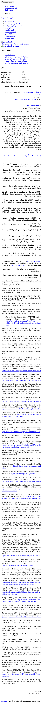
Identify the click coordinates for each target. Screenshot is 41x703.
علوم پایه (8, 28)
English (7, 14)
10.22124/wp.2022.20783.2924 (25, 99)
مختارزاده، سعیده (33, 261)
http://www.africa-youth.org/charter (23, 474)
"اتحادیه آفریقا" (29, 155)
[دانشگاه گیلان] (6, 42)
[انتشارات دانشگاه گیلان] (10, 46)
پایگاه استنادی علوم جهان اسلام (16, 57)
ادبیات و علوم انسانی (12, 23)
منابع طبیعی (9, 38)
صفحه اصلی (9, 6)
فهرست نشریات (11, 8)
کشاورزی (8, 34)
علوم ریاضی (9, 30)
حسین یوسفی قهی (33, 105)
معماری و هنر (10, 36)
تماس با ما (9, 10)
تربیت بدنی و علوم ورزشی (14, 25)
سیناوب (4, 701)
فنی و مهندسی (10, 32)
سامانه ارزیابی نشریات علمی (15, 59)
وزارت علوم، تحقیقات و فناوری (16, 63)
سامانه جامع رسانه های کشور (16, 61)
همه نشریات (9, 21)
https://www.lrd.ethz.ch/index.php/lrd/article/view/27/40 (21, 432)
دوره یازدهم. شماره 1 (18, 265)
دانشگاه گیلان (10, 55)
